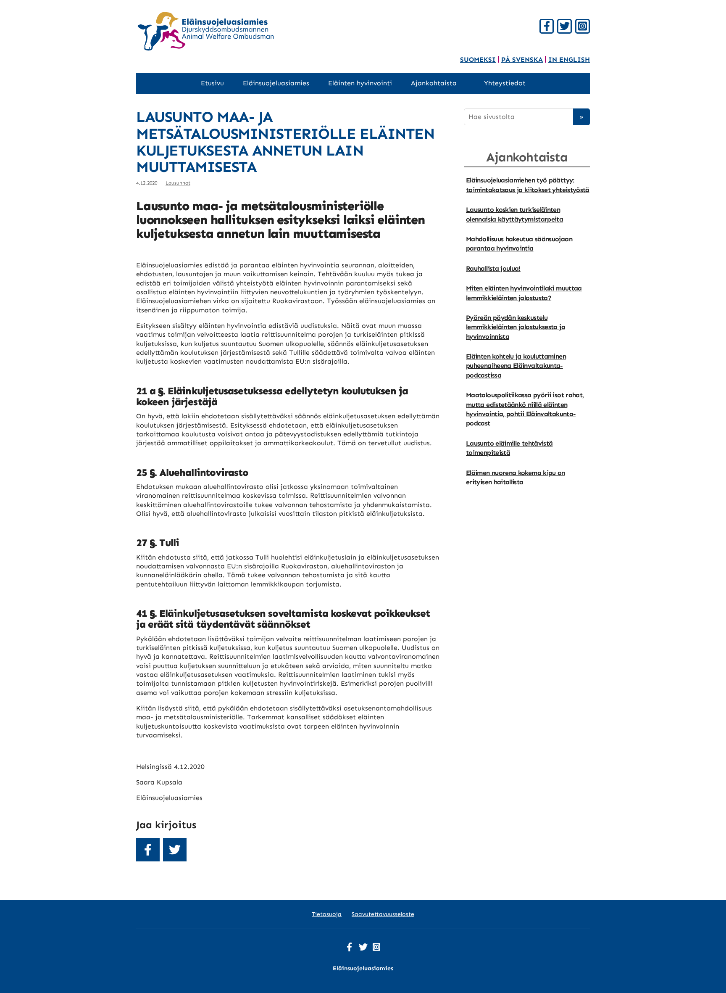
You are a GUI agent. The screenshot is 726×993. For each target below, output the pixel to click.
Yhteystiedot (505, 83)
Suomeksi (478, 59)
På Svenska (522, 59)
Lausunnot (178, 183)
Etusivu (212, 83)
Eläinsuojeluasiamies (276, 83)
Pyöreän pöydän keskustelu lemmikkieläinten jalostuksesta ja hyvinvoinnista (515, 327)
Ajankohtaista (434, 83)
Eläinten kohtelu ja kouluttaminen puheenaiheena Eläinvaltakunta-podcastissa (516, 365)
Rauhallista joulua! (493, 268)
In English (569, 59)
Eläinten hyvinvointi (360, 83)
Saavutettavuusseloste (383, 914)
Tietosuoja (327, 914)
